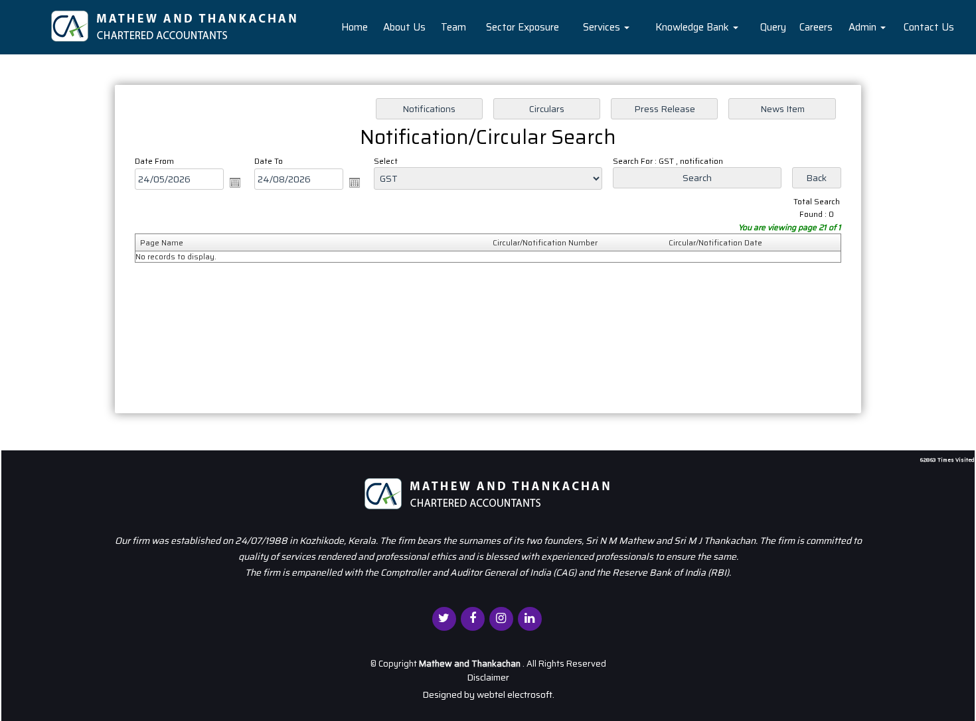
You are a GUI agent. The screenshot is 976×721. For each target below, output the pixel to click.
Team (453, 27)
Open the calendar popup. (235, 182)
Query (773, 27)
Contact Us (929, 27)
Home (354, 27)
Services (603, 27)
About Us (404, 27)
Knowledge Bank (693, 27)
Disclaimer (488, 677)
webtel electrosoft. (515, 694)
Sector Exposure (522, 27)
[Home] (175, 26)
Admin (864, 27)
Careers (816, 27)
